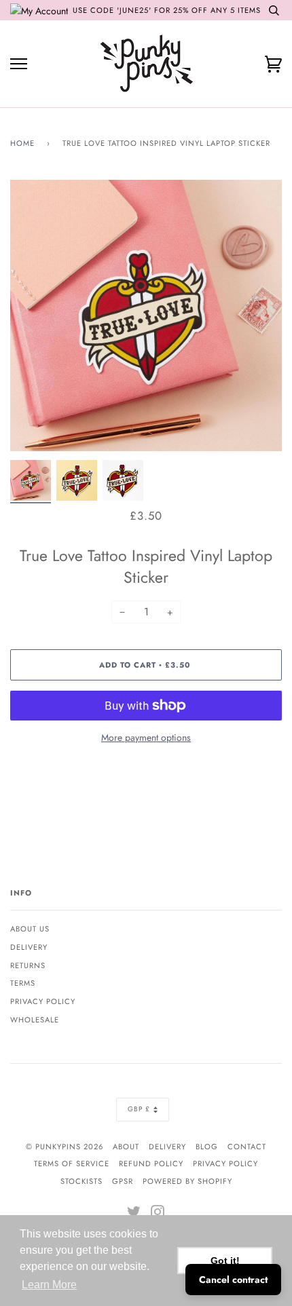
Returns (27, 965)
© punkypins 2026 (64, 1146)
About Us (30, 928)
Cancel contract (233, 1279)
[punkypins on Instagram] (158, 1214)
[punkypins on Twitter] (134, 1214)
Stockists (81, 1181)
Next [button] (257, 315)
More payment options (146, 737)
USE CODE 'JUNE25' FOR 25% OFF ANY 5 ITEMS (167, 10)
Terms (22, 983)
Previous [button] (33, 315)
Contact (246, 1146)
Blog (207, 1146)
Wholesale (34, 1019)
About (126, 1146)
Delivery (29, 947)
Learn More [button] (49, 1284)
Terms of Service (71, 1163)
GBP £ (139, 1109)
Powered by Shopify (187, 1181)
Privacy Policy (42, 1001)
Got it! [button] (225, 1260)
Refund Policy (151, 1163)
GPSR (122, 1181)
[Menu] (18, 64)
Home (22, 143)
